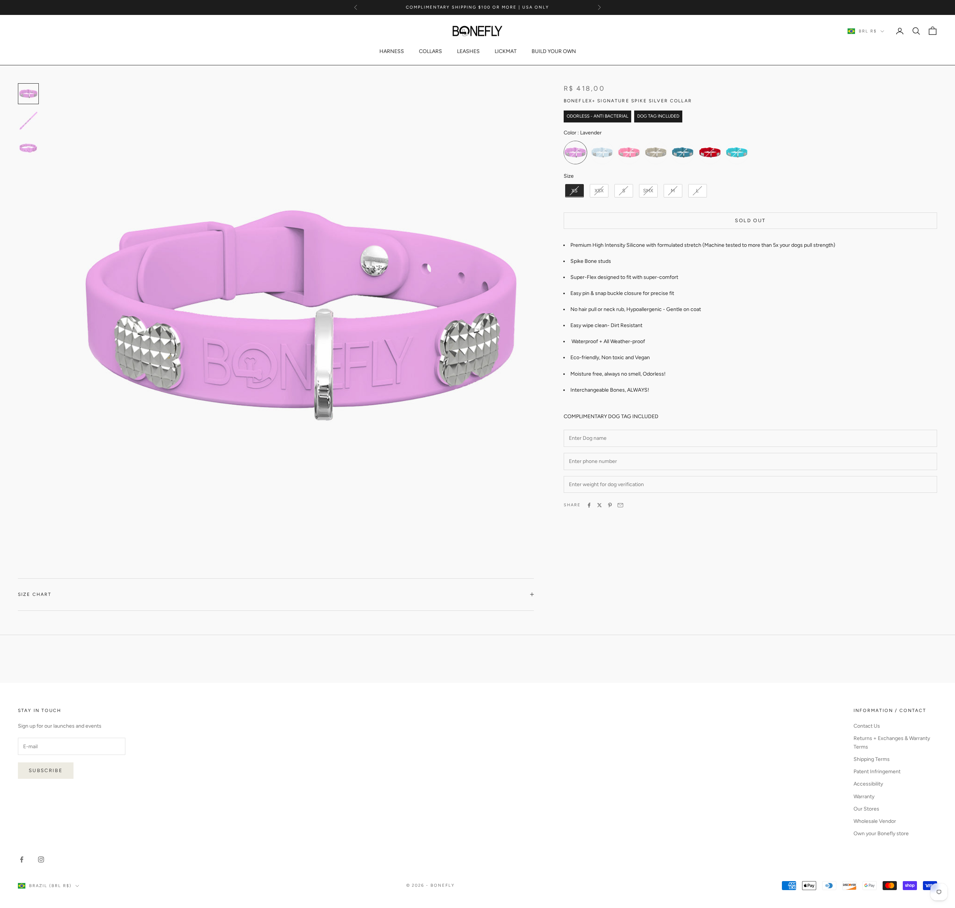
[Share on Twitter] (599, 505)
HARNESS (391, 51)
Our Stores (866, 809)
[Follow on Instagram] (41, 859)
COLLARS (430, 51)
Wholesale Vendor (875, 821)
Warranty (864, 796)
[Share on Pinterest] (610, 505)
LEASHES (468, 51)
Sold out (750, 220)
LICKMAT (506, 51)
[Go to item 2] (28, 147)
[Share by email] (620, 505)
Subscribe (46, 770)
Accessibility (868, 784)
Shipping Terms (872, 759)
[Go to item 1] (28, 120)
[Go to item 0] (28, 93)
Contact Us (867, 726)
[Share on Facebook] (589, 505)
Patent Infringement (877, 771)
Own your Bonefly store (881, 833)
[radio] (575, 152)
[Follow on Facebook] (21, 859)
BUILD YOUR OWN (554, 51)
